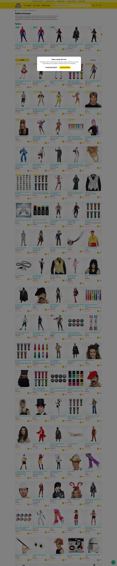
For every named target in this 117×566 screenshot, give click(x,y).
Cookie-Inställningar (51, 67)
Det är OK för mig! (65, 67)
